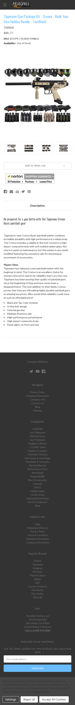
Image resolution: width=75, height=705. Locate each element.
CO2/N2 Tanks (37, 447)
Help (37, 524)
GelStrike (37, 428)
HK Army (37, 571)
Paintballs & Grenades (37, 461)
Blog (37, 406)
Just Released (37, 432)
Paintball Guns (38, 436)
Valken (37, 579)
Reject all (29, 699)
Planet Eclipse (37, 575)
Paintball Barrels (37, 465)
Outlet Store (38, 494)
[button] (29, 179)
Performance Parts (37, 469)
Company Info (37, 399)
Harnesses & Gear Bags (37, 458)
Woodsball (37, 472)
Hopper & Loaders (37, 450)
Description (37, 205)
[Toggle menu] (5, 5)
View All (37, 597)
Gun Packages (37, 439)
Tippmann (37, 564)
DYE (37, 582)
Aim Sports (38, 590)
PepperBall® (37, 476)
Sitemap (37, 410)
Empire (37, 560)
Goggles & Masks (37, 443)
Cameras (37, 483)
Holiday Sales (37, 491)
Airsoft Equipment (38, 502)
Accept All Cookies (54, 699)
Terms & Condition (37, 535)
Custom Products (37, 586)
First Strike (37, 593)
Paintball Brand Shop (37, 498)
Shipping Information (37, 395)
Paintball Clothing (37, 454)
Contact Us (37, 403)
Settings (10, 699)
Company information (37, 542)
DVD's (37, 487)
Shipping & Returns (37, 527)
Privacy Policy (37, 392)
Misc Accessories (37, 480)
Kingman (37, 568)
